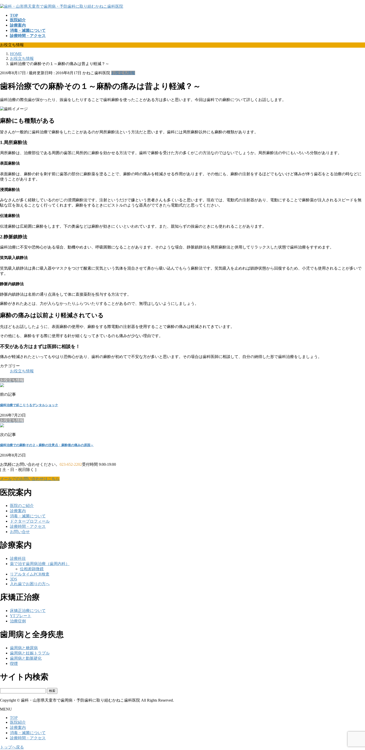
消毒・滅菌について (28, 516)
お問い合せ (20, 532)
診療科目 (18, 558)
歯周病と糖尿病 (24, 648)
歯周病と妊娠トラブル (30, 653)
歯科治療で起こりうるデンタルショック (29, 405)
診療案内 (18, 511)
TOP (14, 717)
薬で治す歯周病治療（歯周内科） (40, 564)
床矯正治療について (28, 610)
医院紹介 (18, 722)
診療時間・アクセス (28, 526)
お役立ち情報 (123, 73)
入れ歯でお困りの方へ (30, 584)
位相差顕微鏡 (32, 569)
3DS (13, 579)
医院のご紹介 (22, 505)
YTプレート (20, 616)
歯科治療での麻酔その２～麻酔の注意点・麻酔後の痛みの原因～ (47, 445)
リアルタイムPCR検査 (29, 574)
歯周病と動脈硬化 (26, 658)
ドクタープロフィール (30, 521)
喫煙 (14, 663)
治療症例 (18, 621)
